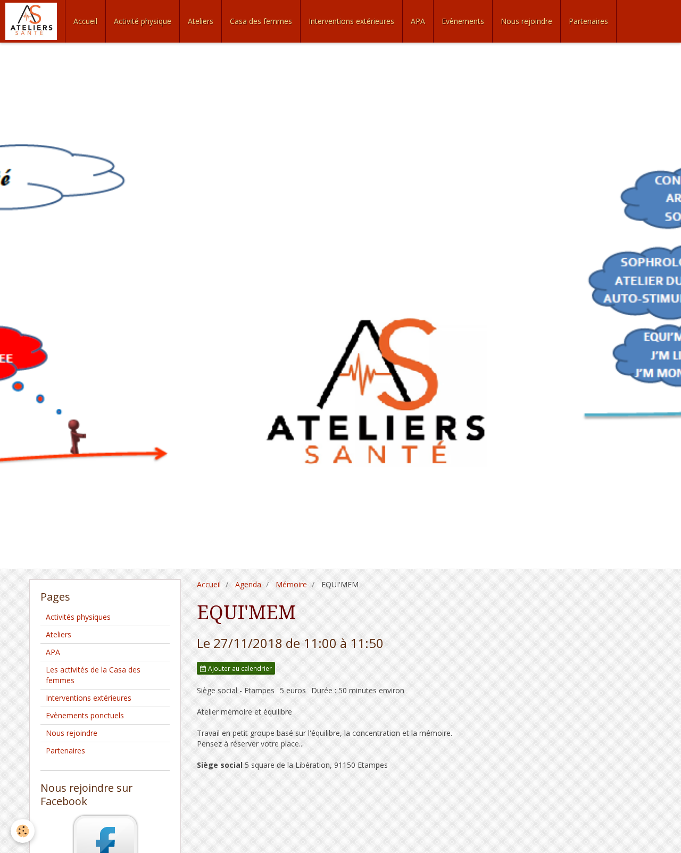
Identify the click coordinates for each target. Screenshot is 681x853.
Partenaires (588, 21)
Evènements (463, 21)
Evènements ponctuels (85, 715)
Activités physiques (78, 617)
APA (418, 21)
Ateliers (200, 21)
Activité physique (142, 21)
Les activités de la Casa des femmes (93, 675)
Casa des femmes (261, 21)
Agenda (248, 584)
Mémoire (291, 584)
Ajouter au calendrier (239, 668)
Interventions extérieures (351, 21)
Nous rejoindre (526, 21)
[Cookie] (23, 831)
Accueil (85, 21)
